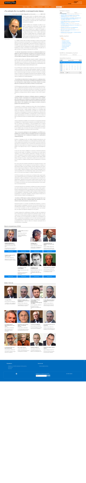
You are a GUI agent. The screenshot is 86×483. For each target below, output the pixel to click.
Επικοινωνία (39, 6)
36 (61, 70)
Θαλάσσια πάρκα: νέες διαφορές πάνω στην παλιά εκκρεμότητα (23, 300)
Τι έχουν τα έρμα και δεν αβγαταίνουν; (10, 256)
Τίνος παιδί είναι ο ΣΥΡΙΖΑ (49, 267)
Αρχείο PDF (46, 6)
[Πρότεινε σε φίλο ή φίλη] (1, 480)
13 (72, 66)
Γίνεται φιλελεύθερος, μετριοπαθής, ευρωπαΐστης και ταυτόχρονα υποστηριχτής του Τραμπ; (36, 301)
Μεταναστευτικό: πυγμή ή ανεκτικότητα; (70, 30)
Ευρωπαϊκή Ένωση (65, 46)
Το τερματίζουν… (8, 299)
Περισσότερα (10, 251)
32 (61, 65)
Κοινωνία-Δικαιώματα (66, 45)
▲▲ (84, 360)
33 (61, 66)
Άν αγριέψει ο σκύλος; (70, 23)
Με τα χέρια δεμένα (22, 347)
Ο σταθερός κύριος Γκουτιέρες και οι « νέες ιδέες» (10, 325)
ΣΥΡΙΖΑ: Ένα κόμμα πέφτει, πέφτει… (49, 348)
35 (61, 69)
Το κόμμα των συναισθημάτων (34, 244)
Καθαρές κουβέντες (35, 347)
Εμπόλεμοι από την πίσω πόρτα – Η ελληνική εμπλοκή (23, 325)
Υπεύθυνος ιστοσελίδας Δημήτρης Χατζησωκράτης (17, 366)
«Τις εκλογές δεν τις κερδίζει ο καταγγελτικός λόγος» (49, 244)
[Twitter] (17, 373)
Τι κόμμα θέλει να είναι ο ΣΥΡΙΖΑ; (23, 231)
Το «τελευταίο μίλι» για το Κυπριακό (49, 325)
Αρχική (24, 6)
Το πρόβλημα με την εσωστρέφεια (22, 268)
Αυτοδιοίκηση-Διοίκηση (66, 43)
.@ (43, 366)
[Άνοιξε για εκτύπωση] (1, 478)
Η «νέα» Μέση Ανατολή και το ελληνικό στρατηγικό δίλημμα (49, 300)
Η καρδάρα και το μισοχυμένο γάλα (34, 268)
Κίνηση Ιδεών (64, 47)
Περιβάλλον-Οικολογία (66, 42)
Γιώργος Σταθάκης (8, 14)
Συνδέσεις (53, 6)
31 (61, 63)
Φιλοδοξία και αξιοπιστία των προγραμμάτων (69, 28)
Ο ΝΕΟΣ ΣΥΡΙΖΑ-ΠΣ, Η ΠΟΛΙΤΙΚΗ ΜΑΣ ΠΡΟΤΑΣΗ (10, 244)
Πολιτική (63, 39)
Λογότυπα (10, 368)
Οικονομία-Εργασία (65, 40)
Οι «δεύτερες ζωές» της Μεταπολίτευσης (9, 348)
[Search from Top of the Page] (63, 7)
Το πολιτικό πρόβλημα (35, 324)
